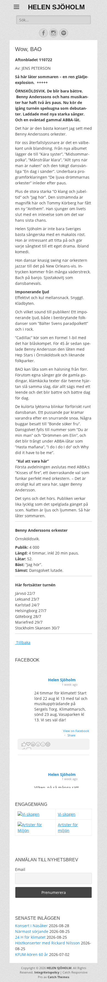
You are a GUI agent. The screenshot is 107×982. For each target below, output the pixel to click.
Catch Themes (58, 977)
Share (71, 735)
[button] (53, 744)
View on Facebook (76, 731)
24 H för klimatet (30, 937)
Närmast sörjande (31, 931)
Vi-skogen (66, 814)
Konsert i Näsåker (31, 925)
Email (20, 869)
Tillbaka (22, 642)
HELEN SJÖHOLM (56, 7)
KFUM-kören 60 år (31, 954)
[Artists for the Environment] (35, 830)
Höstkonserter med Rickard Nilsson (47, 943)
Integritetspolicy (46, 972)
